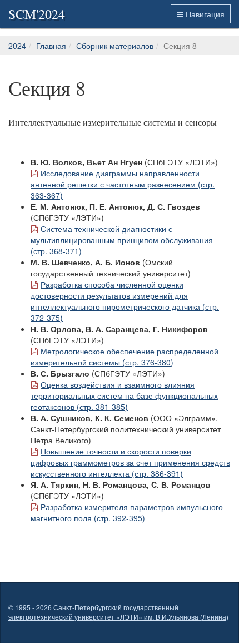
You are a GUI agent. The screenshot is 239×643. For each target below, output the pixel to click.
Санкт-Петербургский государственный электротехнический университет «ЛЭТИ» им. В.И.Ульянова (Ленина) (118, 611)
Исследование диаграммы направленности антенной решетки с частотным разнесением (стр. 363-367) (123, 184)
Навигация (204, 13)
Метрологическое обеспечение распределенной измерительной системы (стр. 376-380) (124, 356)
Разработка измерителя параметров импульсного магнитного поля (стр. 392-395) (127, 512)
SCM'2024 (36, 14)
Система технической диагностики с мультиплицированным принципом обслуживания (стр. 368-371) (122, 239)
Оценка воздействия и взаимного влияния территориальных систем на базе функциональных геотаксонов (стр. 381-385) (124, 395)
